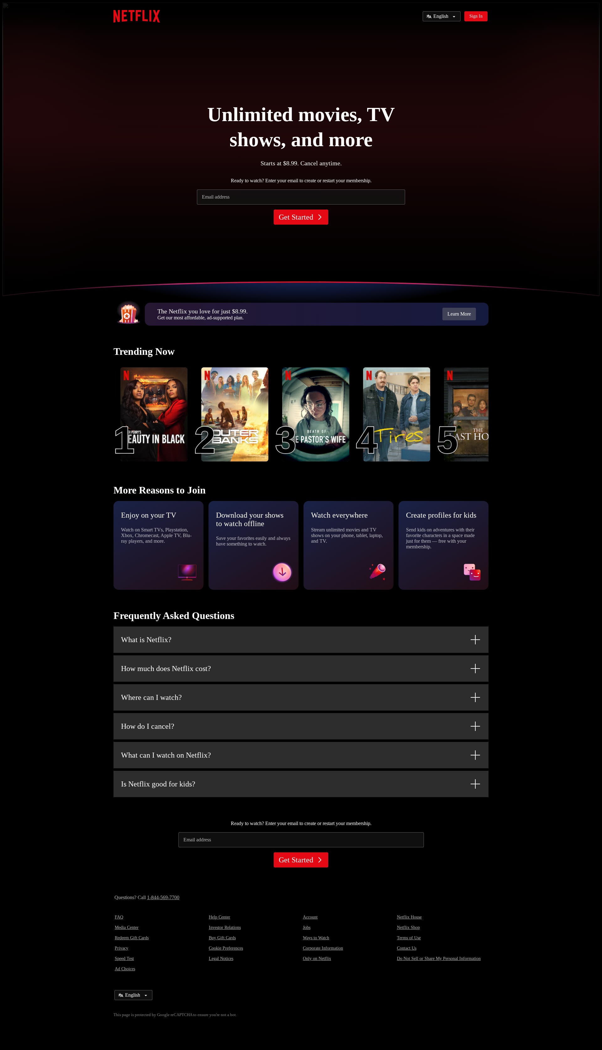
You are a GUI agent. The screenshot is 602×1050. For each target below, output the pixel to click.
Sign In (476, 16)
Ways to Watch (316, 937)
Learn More (459, 314)
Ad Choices (125, 969)
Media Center (127, 927)
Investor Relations (225, 927)
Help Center (219, 917)
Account (310, 917)
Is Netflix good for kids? (158, 784)
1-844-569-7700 (163, 897)
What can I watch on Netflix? (166, 755)
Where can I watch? (151, 697)
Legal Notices (221, 958)
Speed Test (124, 958)
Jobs (306, 927)
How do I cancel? (147, 726)
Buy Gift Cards (222, 937)
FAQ (119, 917)
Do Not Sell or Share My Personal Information (439, 958)
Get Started (296, 217)
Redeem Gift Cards (132, 937)
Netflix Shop (408, 927)
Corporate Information (323, 948)
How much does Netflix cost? (166, 668)
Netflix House (409, 917)
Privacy (121, 948)
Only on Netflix (317, 958)
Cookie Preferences (226, 948)
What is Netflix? (146, 640)
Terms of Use (409, 937)
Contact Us (406, 948)
